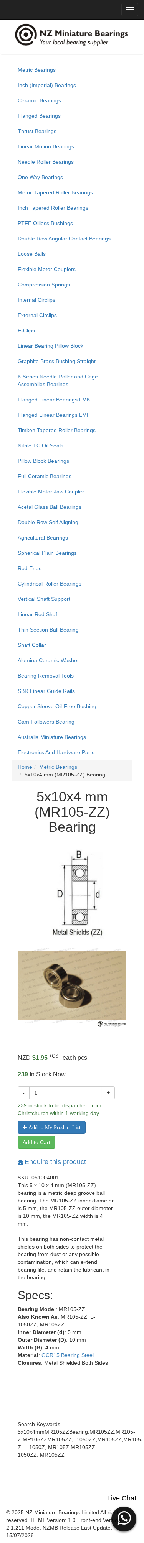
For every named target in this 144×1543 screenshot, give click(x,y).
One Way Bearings (40, 177)
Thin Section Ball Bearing (48, 630)
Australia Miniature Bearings (52, 737)
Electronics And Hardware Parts (56, 752)
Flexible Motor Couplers (47, 269)
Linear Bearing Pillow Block (50, 346)
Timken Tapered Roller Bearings (57, 430)
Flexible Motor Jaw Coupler (51, 492)
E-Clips (26, 330)
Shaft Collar (32, 645)
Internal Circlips (36, 300)
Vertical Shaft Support (44, 599)
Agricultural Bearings (43, 538)
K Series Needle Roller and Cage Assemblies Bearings (58, 380)
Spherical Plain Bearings (47, 553)
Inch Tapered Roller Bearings (53, 208)
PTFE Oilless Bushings (45, 223)
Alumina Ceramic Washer (48, 660)
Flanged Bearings (39, 116)
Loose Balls (32, 254)
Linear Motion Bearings (46, 146)
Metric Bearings (37, 70)
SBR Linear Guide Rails (46, 691)
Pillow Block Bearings (43, 461)
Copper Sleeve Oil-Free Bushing (57, 706)
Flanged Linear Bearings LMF (54, 415)
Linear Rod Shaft (38, 614)
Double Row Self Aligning (48, 522)
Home (25, 767)
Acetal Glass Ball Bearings (49, 507)
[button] (123, 1518)
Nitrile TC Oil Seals (40, 446)
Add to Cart (36, 1142)
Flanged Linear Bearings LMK (54, 399)
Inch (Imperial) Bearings (47, 85)
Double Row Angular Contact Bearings (64, 238)
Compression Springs (44, 284)
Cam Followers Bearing (46, 722)
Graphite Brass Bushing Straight (57, 361)
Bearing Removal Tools (46, 676)
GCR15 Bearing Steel (67, 1355)
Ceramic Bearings (39, 100)
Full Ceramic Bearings (44, 476)
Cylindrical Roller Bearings (49, 584)
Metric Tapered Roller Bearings (55, 192)
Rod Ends (29, 568)
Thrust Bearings (37, 131)
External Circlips (37, 315)
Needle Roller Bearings (46, 162)
